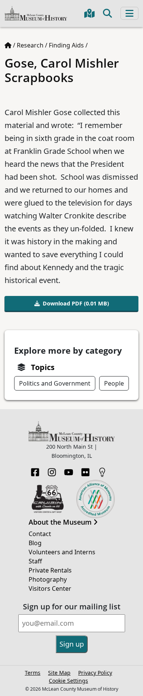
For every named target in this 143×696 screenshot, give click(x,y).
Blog (35, 543)
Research (30, 45)
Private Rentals (50, 570)
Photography (48, 579)
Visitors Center (50, 588)
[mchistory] (36, 13)
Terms (32, 672)
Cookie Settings (68, 680)
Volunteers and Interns (62, 552)
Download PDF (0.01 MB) (76, 303)
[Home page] (8, 45)
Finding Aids (66, 45)
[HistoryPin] (102, 470)
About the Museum (61, 522)
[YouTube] (68, 470)
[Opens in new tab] (48, 498)
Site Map (59, 672)
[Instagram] (51, 470)
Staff (35, 561)
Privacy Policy (95, 672)
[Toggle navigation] (129, 13)
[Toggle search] (107, 13)
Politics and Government (54, 383)
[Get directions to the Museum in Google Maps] (89, 13)
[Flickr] (85, 470)
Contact (40, 534)
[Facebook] (35, 470)
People (114, 383)
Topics (43, 367)
